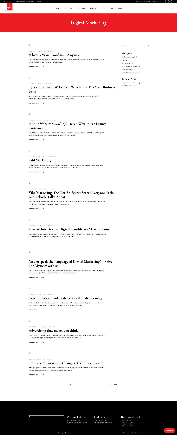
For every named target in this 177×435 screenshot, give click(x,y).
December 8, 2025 (35, 51)
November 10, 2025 (35, 156)
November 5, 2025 (35, 258)
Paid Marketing (40, 160)
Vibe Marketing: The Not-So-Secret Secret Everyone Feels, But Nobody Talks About (71, 194)
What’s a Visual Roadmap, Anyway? (55, 55)
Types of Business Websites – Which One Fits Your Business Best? (72, 89)
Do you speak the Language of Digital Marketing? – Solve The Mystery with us (70, 263)
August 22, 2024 (35, 327)
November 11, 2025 (35, 120)
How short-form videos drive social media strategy (65, 298)
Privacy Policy (62, 433)
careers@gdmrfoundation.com (77, 423)
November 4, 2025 (35, 294)
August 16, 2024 (34, 359)
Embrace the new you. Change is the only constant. (66, 363)
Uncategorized (127, 69)
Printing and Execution (130, 66)
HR (123, 60)
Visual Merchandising (129, 73)
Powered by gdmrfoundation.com (134, 433)
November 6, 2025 (35, 225)
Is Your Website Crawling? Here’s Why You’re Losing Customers (67, 126)
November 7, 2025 (35, 189)
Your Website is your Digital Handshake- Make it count (69, 229)
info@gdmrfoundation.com (103, 423)
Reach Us (169, 430)
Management (126, 63)
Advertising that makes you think (53, 330)
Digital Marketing (49, 51)
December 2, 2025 (35, 83)
